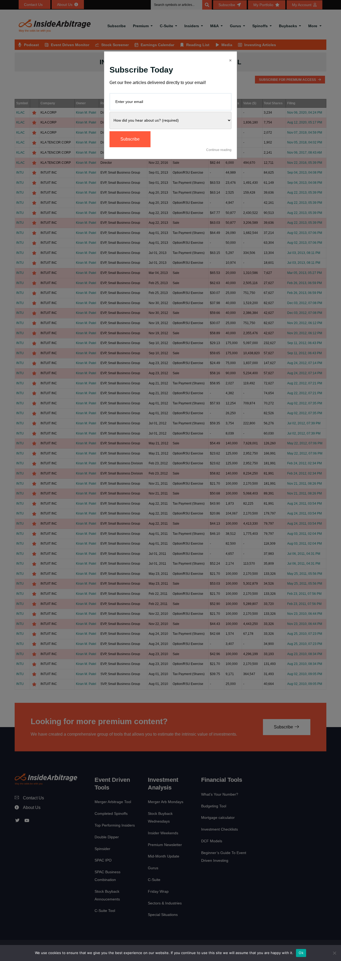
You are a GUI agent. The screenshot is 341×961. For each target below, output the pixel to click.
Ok (301, 953)
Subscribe (130, 139)
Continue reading (219, 150)
